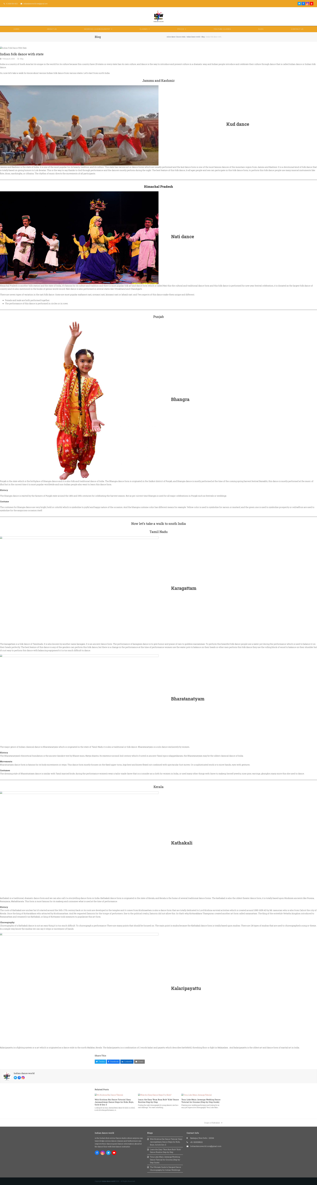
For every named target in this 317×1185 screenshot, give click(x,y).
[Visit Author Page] (7, 1076)
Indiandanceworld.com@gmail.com (205, 1146)
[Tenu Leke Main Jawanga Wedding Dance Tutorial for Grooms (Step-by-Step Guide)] (196, 1095)
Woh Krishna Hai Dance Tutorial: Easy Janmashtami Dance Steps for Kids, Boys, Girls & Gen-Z (114, 1102)
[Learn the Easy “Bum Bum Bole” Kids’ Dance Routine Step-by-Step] (154, 1095)
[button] (100, 1062)
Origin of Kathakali (212, 1123)
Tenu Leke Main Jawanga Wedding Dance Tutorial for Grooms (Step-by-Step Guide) (200, 1100)
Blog (203, 37)
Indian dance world (24, 1073)
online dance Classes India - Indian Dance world (183, 37)
